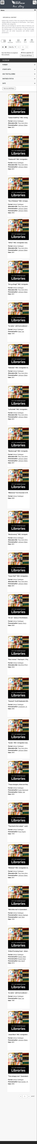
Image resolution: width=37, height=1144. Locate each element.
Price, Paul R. (22, 831)
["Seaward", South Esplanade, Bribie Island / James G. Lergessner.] (18, 688)
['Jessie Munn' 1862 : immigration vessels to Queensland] (18, 1021)
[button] (18, 41)
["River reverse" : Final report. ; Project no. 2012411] (18, 646)
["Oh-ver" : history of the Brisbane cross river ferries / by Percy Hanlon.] (18, 604)
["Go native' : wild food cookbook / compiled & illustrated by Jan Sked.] (18, 312)
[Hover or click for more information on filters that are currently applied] (32, 53)
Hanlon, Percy (22, 623)
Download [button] (10, 41)
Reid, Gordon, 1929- (24, 1082)
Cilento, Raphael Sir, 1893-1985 (27, 915)
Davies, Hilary (22, 956)
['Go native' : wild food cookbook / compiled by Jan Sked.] (18, 979)
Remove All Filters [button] (26, 55)
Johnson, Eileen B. (23, 210)
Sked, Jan (21, 331)
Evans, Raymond (23, 790)
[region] (18, 75)
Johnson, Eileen (23, 125)
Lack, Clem (21, 917)
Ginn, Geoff (21, 961)
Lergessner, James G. (24, 706)
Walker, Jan (21, 792)
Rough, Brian (22, 959)
